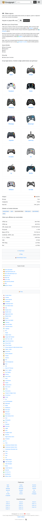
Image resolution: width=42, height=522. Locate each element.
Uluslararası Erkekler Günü (10, 445)
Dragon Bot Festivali (8, 337)
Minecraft (6, 411)
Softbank (11, 189)
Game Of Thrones (8, 368)
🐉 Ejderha (19, 36)
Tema (21, 291)
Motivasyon (6, 413)
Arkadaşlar (6, 301)
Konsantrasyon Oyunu (21, 257)
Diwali (5, 332)
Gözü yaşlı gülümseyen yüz (10, 273)
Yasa (5, 455)
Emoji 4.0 (8, 503)
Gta (5, 366)
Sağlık (5, 428)
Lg (11, 173)
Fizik (5, 364)
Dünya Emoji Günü (8, 341)
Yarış (5, 453)
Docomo (21, 493)
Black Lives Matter (8, 320)
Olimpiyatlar (6, 420)
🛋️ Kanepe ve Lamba (22, 41)
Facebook (11, 91)
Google (31, 74)
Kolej (5, 389)
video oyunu (28, 211)
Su (4, 441)
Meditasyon (6, 407)
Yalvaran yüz (6, 275)
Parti (5, 422)
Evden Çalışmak (7, 353)
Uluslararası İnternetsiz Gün (10, 449)
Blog (21, 254)
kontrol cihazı (6, 211)
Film (5, 359)
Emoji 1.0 (8, 501)
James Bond (7, 380)
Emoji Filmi (6, 351)
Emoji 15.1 (8, 509)
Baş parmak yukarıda (8, 281)
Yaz (5, 457)
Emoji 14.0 (21, 507)
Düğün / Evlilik (7, 349)
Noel (5, 418)
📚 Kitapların (30, 28)
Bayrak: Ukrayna (7, 285)
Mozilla (31, 173)
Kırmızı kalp (6, 279)
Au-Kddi (31, 189)
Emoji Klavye (21, 250)
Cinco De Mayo (7, 324)
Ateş (5, 283)
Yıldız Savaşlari (7, 461)
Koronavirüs (6, 391)
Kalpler (5, 382)
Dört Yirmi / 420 (7, 339)
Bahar (5, 465)
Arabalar (6, 297)
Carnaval (6, 322)
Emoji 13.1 (8, 507)
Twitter (31, 91)
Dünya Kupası (7, 345)
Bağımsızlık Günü (8, 314)
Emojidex (11, 156)
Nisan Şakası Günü (8, 416)
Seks (5, 430)
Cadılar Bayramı (7, 468)
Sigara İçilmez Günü (8, 436)
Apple (11, 74)
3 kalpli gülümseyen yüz (9, 271)
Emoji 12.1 (21, 505)
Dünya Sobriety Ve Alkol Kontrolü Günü (12, 347)
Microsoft (30, 107)
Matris (5, 405)
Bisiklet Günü (7, 316)
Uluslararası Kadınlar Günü (10, 447)
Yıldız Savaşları (7, 463)
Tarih (5, 443)
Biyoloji (5, 318)
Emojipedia (8, 495)
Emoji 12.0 (8, 505)
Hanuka (6, 374)
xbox (4, 213)
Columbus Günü (7, 326)
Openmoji (30, 140)
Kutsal (5, 397)
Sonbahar (6, 438)
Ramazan (6, 426)
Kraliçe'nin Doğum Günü (9, 393)
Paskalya (6, 424)
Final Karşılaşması (8, 361)
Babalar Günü (7, 310)
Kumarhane (6, 395)
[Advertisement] (21, 7)
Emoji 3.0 (34, 501)
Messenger (31, 124)
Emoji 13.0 (34, 505)
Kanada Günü (7, 384)
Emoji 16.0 (21, 509)
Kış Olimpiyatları (7, 401)
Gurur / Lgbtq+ (7, 370)
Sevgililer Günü (7, 432)
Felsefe (5, 355)
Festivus (6, 357)
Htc (31, 156)
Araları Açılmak (7, 299)
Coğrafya (6, 328)
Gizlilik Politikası (21, 517)
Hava (5, 378)
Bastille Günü (7, 312)
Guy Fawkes (7, 372)
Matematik (6, 403)
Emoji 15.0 (34, 507)
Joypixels (11, 140)
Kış (5, 399)
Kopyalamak (26, 20)
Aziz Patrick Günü (8, 305)
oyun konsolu (35, 211)
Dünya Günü (7, 343)
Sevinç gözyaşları (7, 269)
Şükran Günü (7, 476)
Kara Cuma (6, 386)
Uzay (5, 451)
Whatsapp (11, 124)
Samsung (11, 107)
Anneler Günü (7, 295)
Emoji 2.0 (21, 501)
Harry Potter (7, 376)
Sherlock (6, 434)
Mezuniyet (6, 409)
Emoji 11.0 (34, 503)
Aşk (5, 307)
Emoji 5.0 (21, 503)
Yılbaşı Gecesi (7, 459)
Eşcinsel (6, 470)
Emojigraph (9, 2)
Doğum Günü (7, 334)
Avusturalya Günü (8, 303)
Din (5, 330)
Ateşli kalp (6, 277)
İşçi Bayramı (7, 474)
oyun (12, 211)
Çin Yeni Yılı (6, 472)
